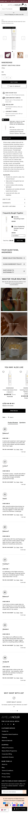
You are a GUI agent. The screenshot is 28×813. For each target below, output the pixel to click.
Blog (3, 767)
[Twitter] (5, 724)
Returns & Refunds (7, 740)
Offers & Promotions (7, 748)
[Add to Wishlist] (3, 372)
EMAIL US (14, 348)
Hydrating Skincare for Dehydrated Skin (13, 21)
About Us (4, 764)
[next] (23, 38)
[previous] (4, 38)
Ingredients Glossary (8, 757)
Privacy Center (6, 777)
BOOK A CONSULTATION (14, 299)
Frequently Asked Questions (10, 734)
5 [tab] (17, 710)
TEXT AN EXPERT (14, 323)
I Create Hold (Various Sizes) (10, 390)
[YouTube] (13, 724)
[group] (14, 403)
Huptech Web (20, 800)
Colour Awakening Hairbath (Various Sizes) (19, 228)
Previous (1, 14)
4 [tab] (15, 710)
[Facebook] (2, 724)
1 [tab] (10, 710)
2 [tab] (12, 710)
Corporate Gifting (7, 754)
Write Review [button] (14, 410)
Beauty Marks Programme (9, 751)
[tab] (14, 167)
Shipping (4, 737)
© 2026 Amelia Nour (8, 798)
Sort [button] (4, 417)
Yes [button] (15, 449)
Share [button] (21, 449)
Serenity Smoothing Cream (19, 217)
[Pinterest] (10, 724)
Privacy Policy (6, 773)
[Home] (2, 20)
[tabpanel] (14, 701)
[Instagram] (8, 724)
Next (27, 14)
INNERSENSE (7, 62)
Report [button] (17, 449)
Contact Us (5, 731)
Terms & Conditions (7, 770)
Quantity (4, 74)
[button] (10, 395)
